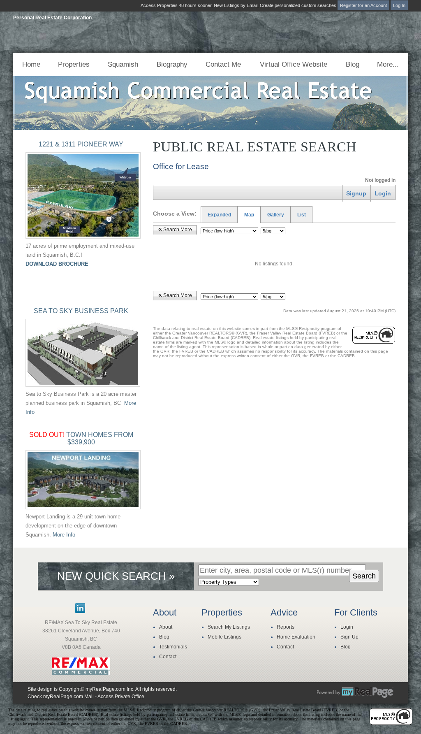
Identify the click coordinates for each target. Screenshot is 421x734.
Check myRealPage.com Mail (61, 696)
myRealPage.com (355, 692)
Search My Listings (229, 627)
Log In (399, 5)
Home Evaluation (296, 637)
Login (346, 627)
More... (388, 64)
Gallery (275, 215)
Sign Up (349, 637)
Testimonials (173, 647)
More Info (64, 535)
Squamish (123, 64)
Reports (285, 627)
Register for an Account (363, 5)
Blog (352, 64)
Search (364, 576)
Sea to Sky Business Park (81, 310)
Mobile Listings (224, 637)
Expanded (219, 215)
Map (249, 215)
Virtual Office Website (293, 64)
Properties (74, 64)
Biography (172, 64)
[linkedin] (80, 611)
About (165, 627)
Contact (167, 657)
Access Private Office (120, 696)
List (301, 215)
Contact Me (223, 64)
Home (31, 64)
